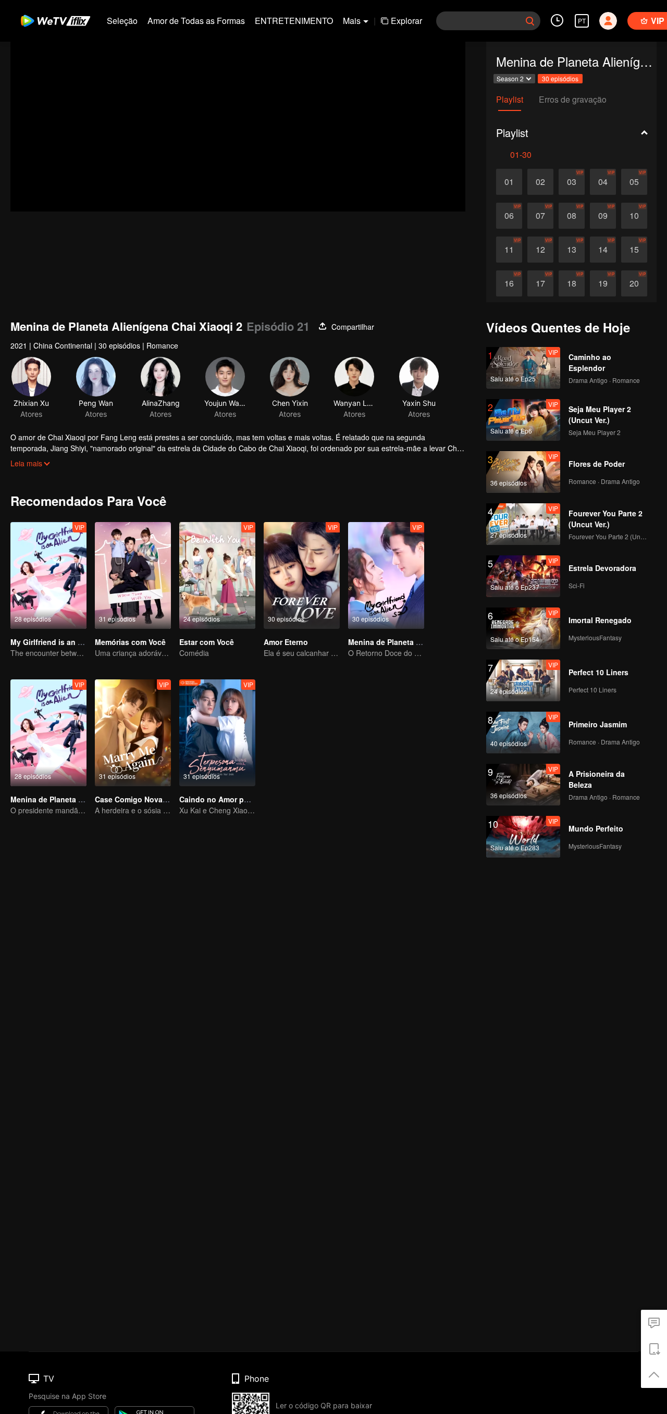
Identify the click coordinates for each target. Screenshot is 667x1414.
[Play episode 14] (603, 250)
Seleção (122, 21)
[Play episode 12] (540, 250)
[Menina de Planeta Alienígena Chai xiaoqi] (48, 732)
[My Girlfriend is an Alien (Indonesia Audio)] (48, 575)
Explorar (406, 21)
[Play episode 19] (603, 283)
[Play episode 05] (634, 182)
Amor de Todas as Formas (196, 21)
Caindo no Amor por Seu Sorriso (236, 799)
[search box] (530, 21)
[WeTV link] (56, 21)
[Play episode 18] (572, 283)
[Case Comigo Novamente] (133, 732)
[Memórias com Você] (133, 575)
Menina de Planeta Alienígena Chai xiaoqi (84, 799)
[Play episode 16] (509, 283)
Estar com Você (206, 642)
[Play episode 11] (509, 250)
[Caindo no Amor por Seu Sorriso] (217, 732)
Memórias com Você (130, 642)
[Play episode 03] (572, 182)
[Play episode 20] (634, 283)
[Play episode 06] (509, 216)
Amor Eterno (286, 642)
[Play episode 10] (634, 216)
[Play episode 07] (540, 216)
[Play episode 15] (634, 250)
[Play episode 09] (603, 216)
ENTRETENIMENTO (294, 21)
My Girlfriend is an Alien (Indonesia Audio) (86, 642)
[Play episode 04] (603, 182)
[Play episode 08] (572, 216)
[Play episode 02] (540, 182)
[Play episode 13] (572, 250)
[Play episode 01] (509, 182)
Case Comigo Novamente (139, 799)
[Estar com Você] (217, 575)
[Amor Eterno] (302, 575)
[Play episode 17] (540, 283)
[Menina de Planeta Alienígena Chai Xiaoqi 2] (386, 575)
